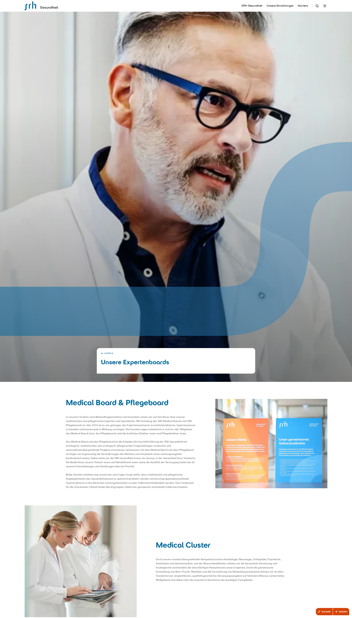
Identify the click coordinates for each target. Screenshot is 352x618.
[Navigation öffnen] (324, 6)
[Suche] (317, 6)
